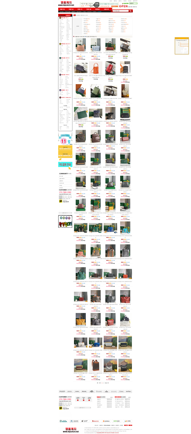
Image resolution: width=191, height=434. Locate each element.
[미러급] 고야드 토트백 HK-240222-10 (80, 304)
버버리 (68, 23)
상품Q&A (73, 11)
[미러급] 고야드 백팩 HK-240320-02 (96, 121)
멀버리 (68, 30)
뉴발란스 (61, 81)
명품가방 (62, 9)
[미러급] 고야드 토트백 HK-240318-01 (110, 144)
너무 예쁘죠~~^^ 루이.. (119, 403)
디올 (60, 30)
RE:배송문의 (99, 405)
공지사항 (61, 11)
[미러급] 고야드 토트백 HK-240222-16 (110, 258)
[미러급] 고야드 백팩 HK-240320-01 (110, 121)
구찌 (60, 20)
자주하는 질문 (67, 11)
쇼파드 (68, 63)
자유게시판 (89, 11)
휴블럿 (61, 70)
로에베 (123, 29)
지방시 (68, 31)
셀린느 (61, 34)
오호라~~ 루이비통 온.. (119, 405)
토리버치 (68, 24)
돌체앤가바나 (62, 26)
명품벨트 (97, 9)
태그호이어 (62, 65)
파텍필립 (68, 67)
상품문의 (99, 399)
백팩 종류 (61, 38)
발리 (67, 22)
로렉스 (68, 61)
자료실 (84, 11)
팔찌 (60, 127)
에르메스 (68, 20)
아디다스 (61, 80)
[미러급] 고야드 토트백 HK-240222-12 (110, 281)
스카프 (68, 127)
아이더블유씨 (69, 65)
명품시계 (80, 9)
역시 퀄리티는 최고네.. (119, 399)
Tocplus (177, 38)
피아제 (68, 69)
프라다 (61, 22)
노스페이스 (62, 117)
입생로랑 (61, 31)
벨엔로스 (68, 70)
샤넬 (67, 19)
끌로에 (86, 28)
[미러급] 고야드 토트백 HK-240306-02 (80, 258)
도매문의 (94, 11)
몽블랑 (61, 53)
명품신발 (88, 9)
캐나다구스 (69, 114)
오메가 (61, 66)
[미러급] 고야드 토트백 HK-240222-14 (80, 281)
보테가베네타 (69, 51)
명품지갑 (71, 9)
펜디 (60, 24)
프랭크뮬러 (62, 69)
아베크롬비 (69, 117)
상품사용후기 (79, 11)
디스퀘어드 (69, 113)
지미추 (61, 83)
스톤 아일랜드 (62, 118)
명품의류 (106, 9)
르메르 (85, 33)
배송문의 (99, 403)
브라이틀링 (69, 62)
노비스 (68, 116)
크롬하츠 (68, 53)
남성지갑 (68, 107)
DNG (67, 118)
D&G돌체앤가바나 (68, 84)
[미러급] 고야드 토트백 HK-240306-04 (110, 235)
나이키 (66, 80)
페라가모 (61, 79)
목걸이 (61, 126)
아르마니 (61, 120)
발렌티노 (68, 34)
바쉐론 (68, 66)
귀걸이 (68, 126)
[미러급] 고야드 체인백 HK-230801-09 (80, 350)
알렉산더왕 (62, 35)
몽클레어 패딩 (62, 114)
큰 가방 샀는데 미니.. (119, 401)
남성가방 (61, 107)
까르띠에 (68, 27)
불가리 (68, 35)
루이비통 (61, 19)
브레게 (61, 63)
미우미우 (68, 26)
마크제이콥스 (62, 27)
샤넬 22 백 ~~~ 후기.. (119, 406)
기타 (67, 38)
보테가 (66, 81)
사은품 (61, 39)
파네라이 (61, 71)
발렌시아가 (62, 23)
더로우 (68, 39)
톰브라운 (68, 120)
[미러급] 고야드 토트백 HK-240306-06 (80, 235)
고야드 (68, 52)
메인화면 (78, 15)
